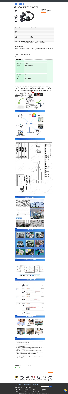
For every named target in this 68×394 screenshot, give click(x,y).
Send (50, 386)
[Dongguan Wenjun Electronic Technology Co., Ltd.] (20, 4)
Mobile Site (43, 390)
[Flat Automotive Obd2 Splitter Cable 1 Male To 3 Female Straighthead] (16, 11)
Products (17, 6)
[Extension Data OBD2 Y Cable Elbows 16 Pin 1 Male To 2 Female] (28, 377)
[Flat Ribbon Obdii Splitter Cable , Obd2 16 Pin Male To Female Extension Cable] (22, 377)
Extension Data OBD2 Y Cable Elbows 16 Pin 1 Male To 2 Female (28, 380)
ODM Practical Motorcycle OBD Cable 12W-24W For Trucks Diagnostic (28, 391)
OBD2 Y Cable (20, 6)
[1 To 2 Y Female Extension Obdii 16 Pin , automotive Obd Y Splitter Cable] (45, 377)
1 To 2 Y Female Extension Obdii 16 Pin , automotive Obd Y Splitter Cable (45, 380)
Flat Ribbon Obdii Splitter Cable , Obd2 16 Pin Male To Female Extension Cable (22, 380)
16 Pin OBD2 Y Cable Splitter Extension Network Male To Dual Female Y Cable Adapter (50, 381)
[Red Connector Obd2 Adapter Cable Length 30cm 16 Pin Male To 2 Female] (34, 377)
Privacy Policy (19, 393)
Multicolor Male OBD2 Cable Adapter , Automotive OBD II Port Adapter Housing (37, 387)
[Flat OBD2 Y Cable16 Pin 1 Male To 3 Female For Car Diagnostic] (39, 377)
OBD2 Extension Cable (18, 384)
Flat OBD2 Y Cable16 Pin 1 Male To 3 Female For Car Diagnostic (39, 380)
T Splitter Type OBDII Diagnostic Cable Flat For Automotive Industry (27, 389)
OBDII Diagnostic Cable (27, 384)
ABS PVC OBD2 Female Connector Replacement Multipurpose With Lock (37, 392)
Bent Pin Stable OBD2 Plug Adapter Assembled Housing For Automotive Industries (37, 389)
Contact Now (42, 12)
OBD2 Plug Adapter (35, 384)
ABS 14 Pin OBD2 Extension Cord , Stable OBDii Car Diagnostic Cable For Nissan (18, 392)
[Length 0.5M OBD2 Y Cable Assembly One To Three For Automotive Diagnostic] (17, 377)
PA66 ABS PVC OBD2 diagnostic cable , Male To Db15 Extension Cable (27, 388)
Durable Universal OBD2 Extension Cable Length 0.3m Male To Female (19, 387)
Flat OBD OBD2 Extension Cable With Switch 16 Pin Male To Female (19, 386)
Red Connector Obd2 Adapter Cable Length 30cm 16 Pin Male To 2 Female (33, 380)
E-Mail (42, 389)
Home (15, 6)
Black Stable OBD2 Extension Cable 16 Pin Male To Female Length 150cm (19, 389)
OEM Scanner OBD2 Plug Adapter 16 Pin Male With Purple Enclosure (37, 390)
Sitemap (45, 389)
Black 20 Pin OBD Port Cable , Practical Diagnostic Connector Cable (28, 386)
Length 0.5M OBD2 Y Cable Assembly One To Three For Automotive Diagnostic (17, 380)
